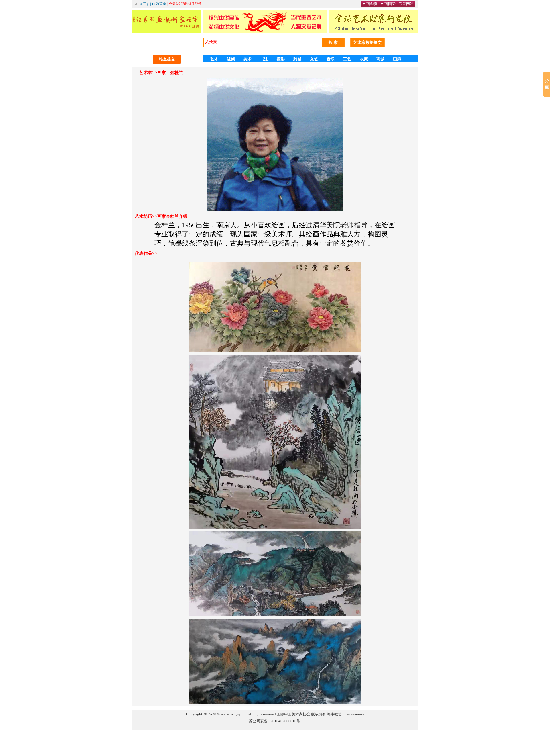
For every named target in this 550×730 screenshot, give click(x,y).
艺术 (214, 59)
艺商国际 (388, 4)
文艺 (314, 59)
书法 (264, 59)
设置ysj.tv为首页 (152, 3)
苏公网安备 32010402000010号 (274, 721)
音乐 (331, 59)
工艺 (347, 59)
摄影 (281, 59)
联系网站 (406, 4)
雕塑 (297, 59)
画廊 (397, 59)
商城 (380, 59)
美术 (247, 59)
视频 (231, 59)
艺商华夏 (370, 4)
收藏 (364, 59)
